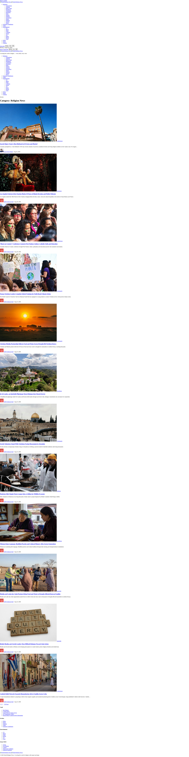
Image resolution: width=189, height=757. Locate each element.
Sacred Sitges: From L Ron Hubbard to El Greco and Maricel (18, 144)
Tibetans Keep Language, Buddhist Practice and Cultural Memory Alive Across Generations (28, 544)
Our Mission (6, 746)
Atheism (8, 7)
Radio (7, 36)
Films (7, 31)
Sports (7, 33)
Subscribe (2, 46)
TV (7, 28)
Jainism (7, 15)
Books (7, 37)
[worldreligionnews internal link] (11, 2)
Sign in (1, 49)
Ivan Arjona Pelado (8, 151)
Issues (4, 41)
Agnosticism (9, 5)
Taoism (7, 21)
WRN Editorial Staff (8, 201)
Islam (7, 13)
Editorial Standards (7, 750)
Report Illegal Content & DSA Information (13, 715)
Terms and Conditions (8, 748)
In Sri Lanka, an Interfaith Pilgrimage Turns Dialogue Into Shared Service (22, 394)
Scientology (8, 17)
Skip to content (3, 0)
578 (5, 704)
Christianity (8, 11)
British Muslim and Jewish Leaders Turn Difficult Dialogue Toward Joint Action (24, 644)
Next (7, 704)
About (4, 744)
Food (7, 39)
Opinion (5, 43)
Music (7, 29)
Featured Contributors (8, 24)
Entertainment (6, 27)
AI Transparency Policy (8, 714)
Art (6, 35)
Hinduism (8, 12)
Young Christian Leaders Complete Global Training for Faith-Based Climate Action (25, 294)
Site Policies (6, 710)
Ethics (4, 40)
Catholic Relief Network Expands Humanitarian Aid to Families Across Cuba (23, 694)
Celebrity (8, 32)
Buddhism (8, 9)
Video (4, 25)
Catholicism (60, 141)
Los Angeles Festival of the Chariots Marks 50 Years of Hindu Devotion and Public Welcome (28, 194)
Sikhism (8, 20)
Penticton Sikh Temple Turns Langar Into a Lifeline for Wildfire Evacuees (22, 494)
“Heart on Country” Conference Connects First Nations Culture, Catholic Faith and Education (29, 244)
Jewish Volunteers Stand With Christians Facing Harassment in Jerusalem (22, 444)
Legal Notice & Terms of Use (10, 712)
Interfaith (59, 591)
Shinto (7, 19)
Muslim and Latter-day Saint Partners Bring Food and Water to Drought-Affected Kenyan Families (30, 594)
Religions (5, 4)
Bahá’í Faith (9, 8)
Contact (5, 747)
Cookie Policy (6, 711)
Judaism (8, 16)
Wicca (7, 23)
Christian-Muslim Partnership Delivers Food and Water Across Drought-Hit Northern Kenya (28, 344)
